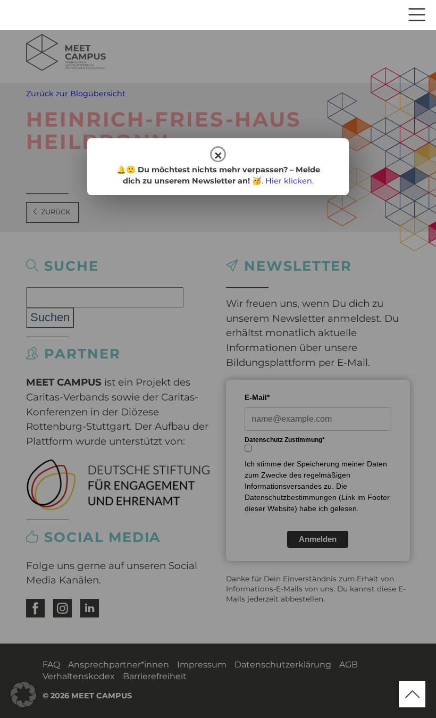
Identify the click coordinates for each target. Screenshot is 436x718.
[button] (23, 694)
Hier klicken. (289, 181)
